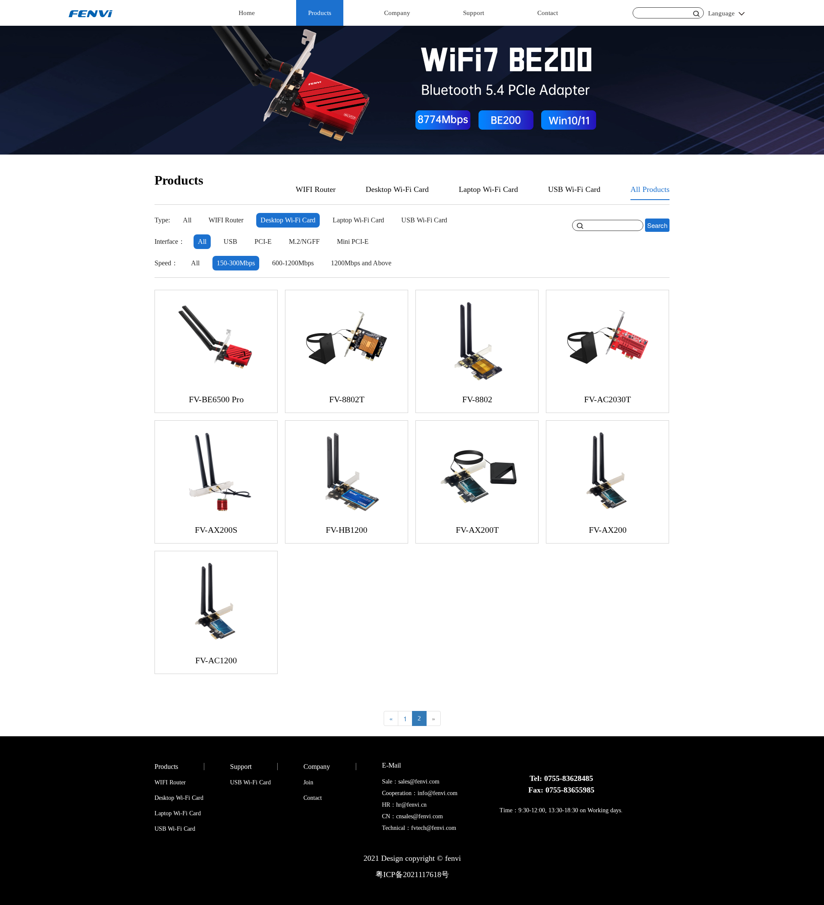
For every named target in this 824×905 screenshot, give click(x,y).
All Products (650, 189)
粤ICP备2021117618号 (412, 874)
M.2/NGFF (304, 241)
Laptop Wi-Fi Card (488, 189)
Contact (547, 12)
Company (397, 12)
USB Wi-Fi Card (574, 189)
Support (473, 12)
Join (308, 782)
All (187, 220)
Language (721, 13)
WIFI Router (316, 189)
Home (247, 12)
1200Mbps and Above (361, 263)
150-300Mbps (236, 263)
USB (230, 241)
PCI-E (263, 241)
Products (319, 12)
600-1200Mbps (293, 263)
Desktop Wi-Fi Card (397, 189)
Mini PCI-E (353, 241)
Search (657, 225)
